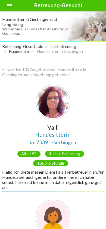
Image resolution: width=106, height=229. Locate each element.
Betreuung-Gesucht (58, 5)
